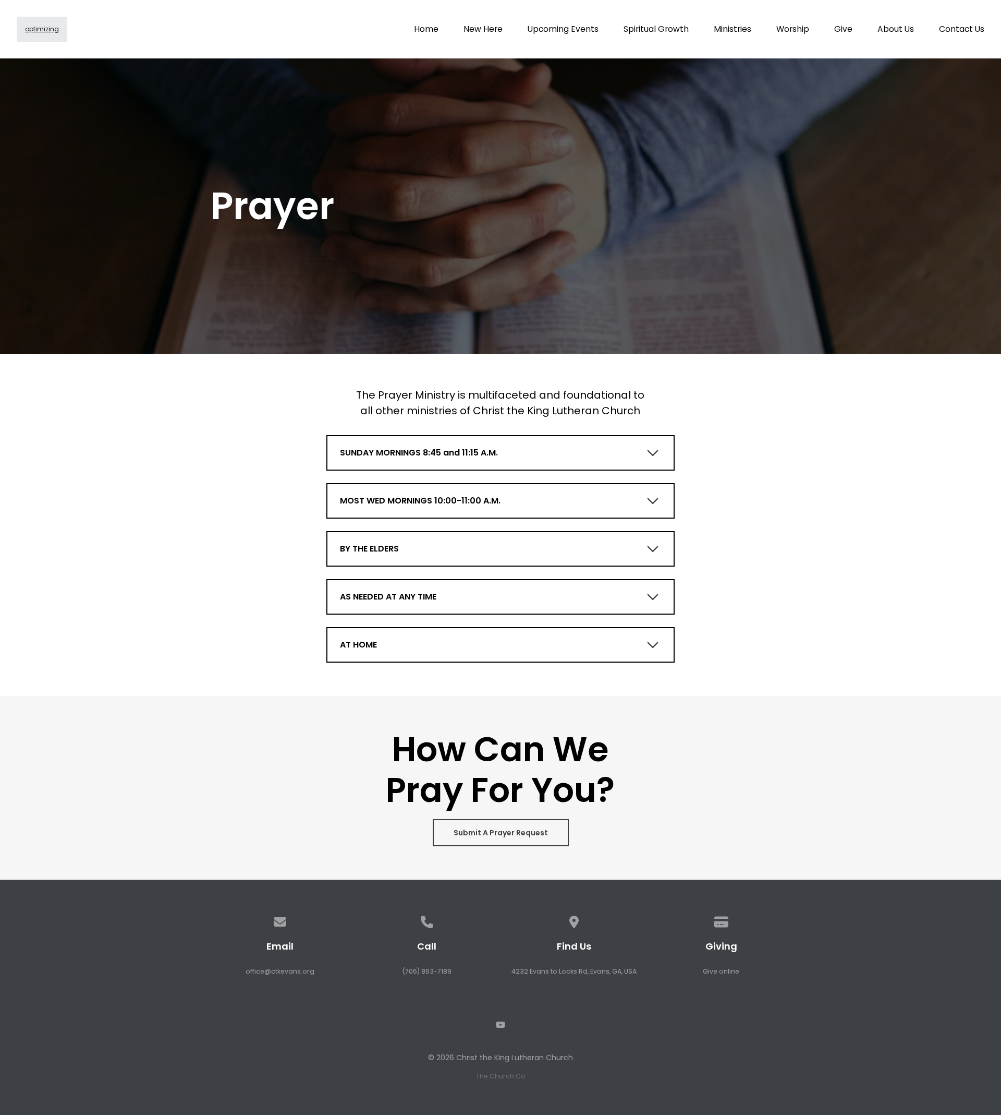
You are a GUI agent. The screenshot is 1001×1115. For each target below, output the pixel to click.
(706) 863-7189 (426, 971)
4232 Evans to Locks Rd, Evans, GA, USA (574, 971)
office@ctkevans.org (280, 971)
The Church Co (501, 1076)
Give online (721, 971)
